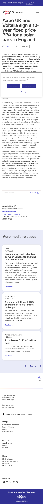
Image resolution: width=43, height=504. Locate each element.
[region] (21, 84)
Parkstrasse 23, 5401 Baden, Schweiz (19, 414)
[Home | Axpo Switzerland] (9, 12)
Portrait (4, 429)
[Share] (3, 47)
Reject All (13, 86)
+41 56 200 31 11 (8, 407)
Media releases (7, 459)
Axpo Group (29, 4)
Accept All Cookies (29, 86)
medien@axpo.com (9, 211)
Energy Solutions (8, 427)
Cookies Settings (21, 92)
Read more (9, 287)
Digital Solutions (7, 431)
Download (37, 192)
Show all (33, 366)
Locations (5, 447)
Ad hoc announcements (10, 461)
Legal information (19, 492)
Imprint (10, 492)
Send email (34, 192)
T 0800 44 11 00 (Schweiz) (11, 214)
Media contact (7, 466)
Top (39, 380)
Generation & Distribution (10, 425)
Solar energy (24, 46)
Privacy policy (30, 492)
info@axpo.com (8, 405)
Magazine (5, 463)
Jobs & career (7, 443)
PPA (16, 46)
